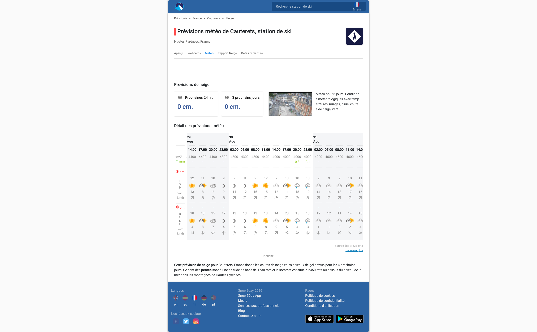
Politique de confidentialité (324, 301)
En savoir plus (354, 250)
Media (242, 301)
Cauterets (214, 18)
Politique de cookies (320, 296)
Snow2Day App (249, 296)
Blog (241, 311)
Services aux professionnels (258, 306)
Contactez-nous (249, 316)
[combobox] (313, 6)
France (197, 18)
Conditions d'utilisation (322, 306)
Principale (181, 18)
